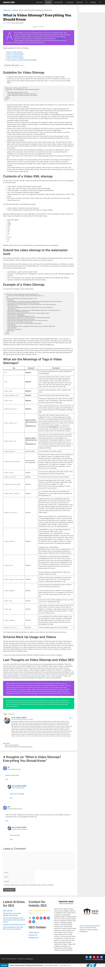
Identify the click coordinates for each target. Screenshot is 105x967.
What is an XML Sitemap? (15, 52)
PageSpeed (79, 2)
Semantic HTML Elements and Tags (14, 924)
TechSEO (48, 2)
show (21, 65)
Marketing (93, 2)
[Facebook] (70, 718)
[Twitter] (72, 718)
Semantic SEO (33, 935)
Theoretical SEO (58, 2)
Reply (6, 779)
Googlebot (59, 38)
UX (86, 2)
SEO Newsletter (99, 959)
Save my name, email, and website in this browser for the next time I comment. (29, 885)
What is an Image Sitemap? (15, 54)
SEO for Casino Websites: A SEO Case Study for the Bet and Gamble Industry (14, 920)
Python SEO (39, 2)
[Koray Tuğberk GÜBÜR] (7, 723)
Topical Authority (34, 932)
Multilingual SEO (34, 937)
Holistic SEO (9, 2)
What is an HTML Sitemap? (15, 58)
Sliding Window (8, 910)
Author (5, 714)
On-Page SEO (69, 2)
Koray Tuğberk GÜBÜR (18, 717)
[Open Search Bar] (99, 2)
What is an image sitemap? (12, 745)
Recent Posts (12, 714)
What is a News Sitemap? (15, 56)
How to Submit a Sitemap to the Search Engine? (22, 60)
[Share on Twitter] (91, 965)
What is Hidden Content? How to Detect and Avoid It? (19, 746)
